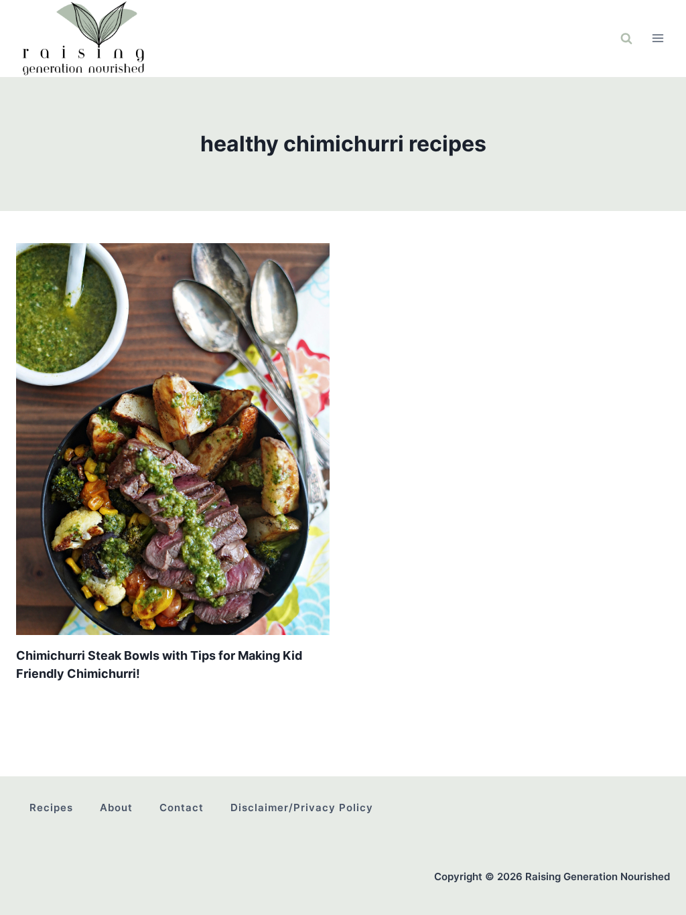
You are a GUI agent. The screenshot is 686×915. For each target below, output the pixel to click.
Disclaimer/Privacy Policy (301, 807)
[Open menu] (657, 38)
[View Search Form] (626, 38)
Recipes (51, 807)
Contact (181, 807)
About (116, 807)
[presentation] (173, 439)
